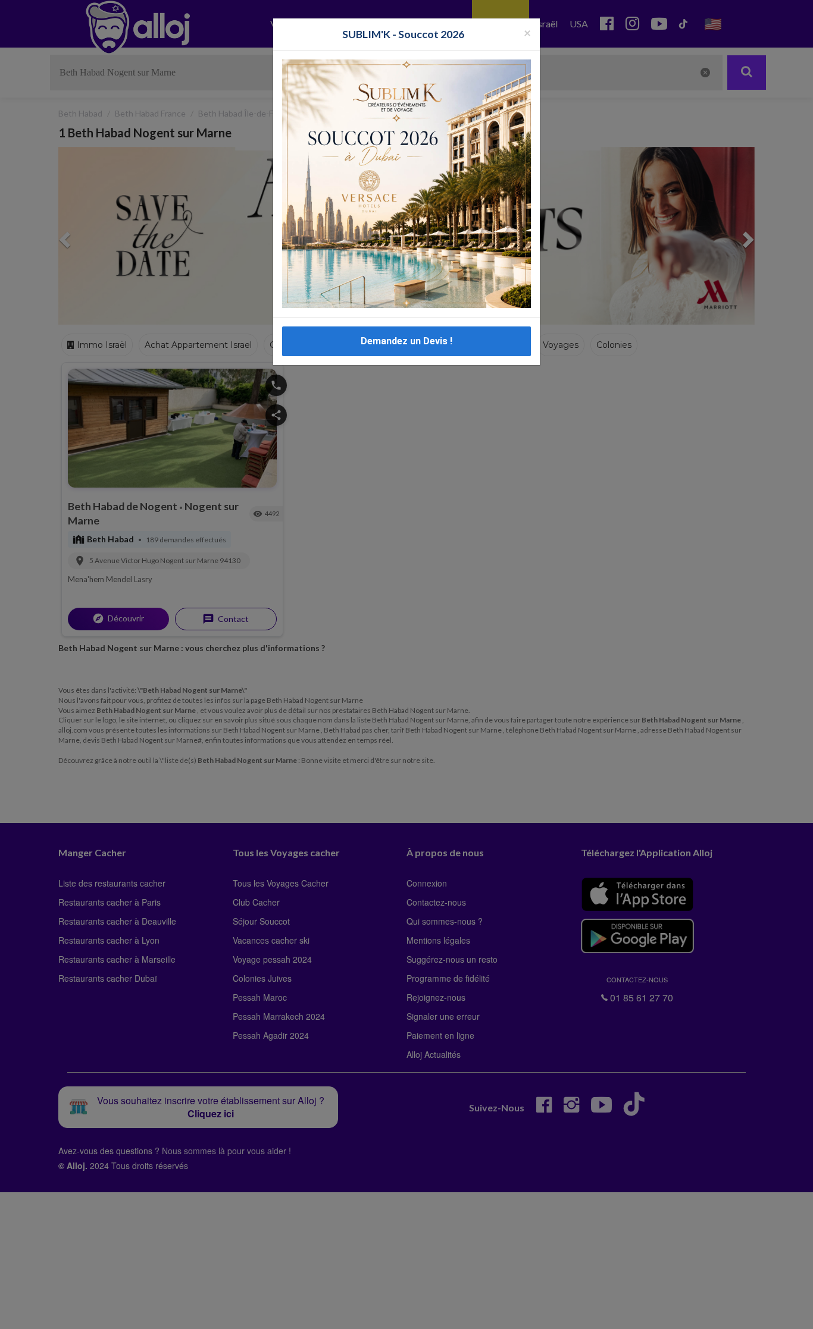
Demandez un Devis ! (406, 341)
